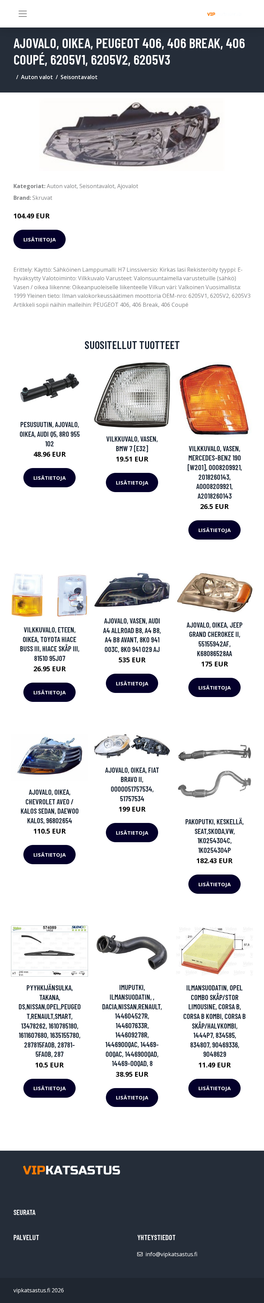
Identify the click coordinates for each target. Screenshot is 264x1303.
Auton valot (37, 77)
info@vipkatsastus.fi (171, 1254)
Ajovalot (127, 186)
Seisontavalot (79, 77)
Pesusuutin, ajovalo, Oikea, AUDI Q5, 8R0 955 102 (50, 433)
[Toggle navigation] (22, 13)
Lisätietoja (39, 239)
